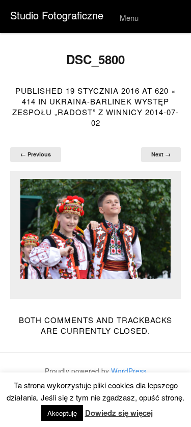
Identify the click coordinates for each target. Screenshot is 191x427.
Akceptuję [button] (62, 413)
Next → (161, 154)
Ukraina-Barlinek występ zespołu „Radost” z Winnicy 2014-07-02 (95, 112)
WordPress (129, 371)
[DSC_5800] (95, 229)
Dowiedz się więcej (119, 413)
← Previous (35, 154)
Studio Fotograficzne (56, 15)
